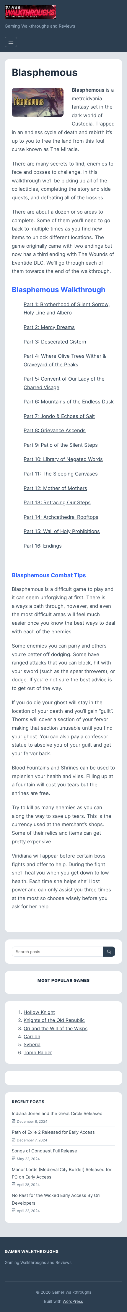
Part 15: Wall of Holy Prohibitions (62, 531)
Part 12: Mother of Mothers (55, 488)
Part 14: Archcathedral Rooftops (61, 517)
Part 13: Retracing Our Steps (57, 502)
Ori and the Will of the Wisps (55, 1028)
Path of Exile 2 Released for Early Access (53, 1132)
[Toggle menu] (11, 42)
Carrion (32, 1036)
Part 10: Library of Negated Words (63, 459)
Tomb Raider (38, 1052)
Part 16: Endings (43, 546)
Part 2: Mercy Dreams (49, 327)
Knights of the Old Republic (54, 1020)
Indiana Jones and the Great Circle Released (57, 1113)
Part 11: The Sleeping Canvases (61, 474)
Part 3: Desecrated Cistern (55, 342)
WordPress (73, 1301)
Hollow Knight (39, 1012)
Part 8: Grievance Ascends (55, 430)
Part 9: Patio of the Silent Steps (61, 445)
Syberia (32, 1044)
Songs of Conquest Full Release (44, 1151)
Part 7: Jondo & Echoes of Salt (59, 416)
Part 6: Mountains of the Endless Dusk (69, 402)
